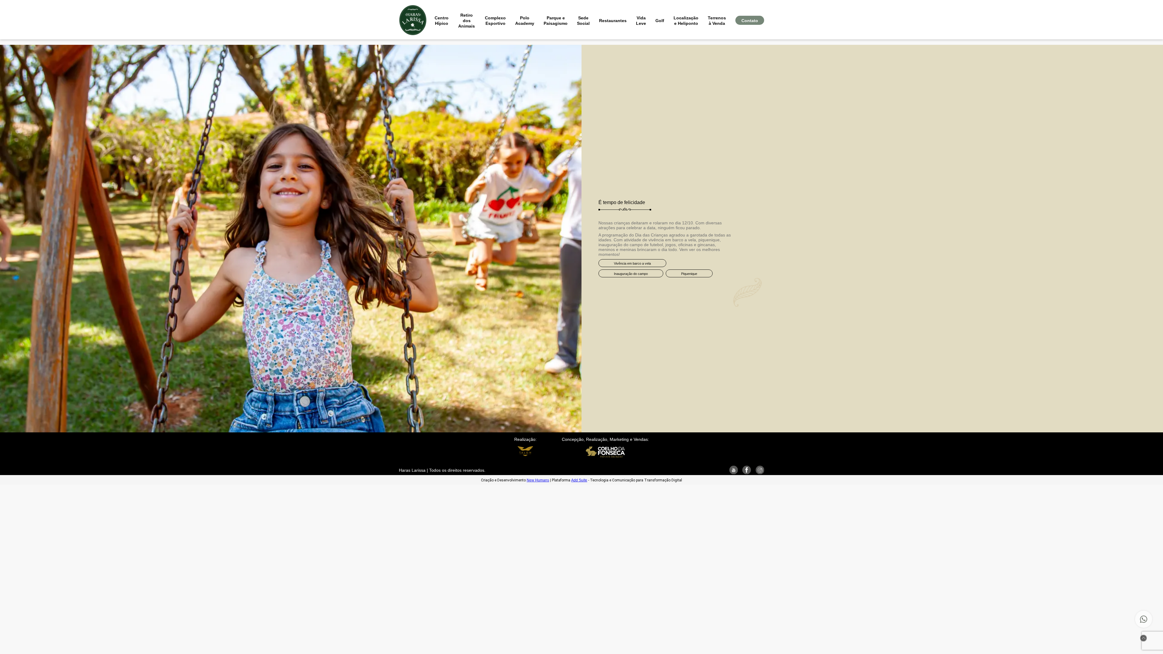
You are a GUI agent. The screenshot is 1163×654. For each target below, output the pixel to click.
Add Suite (579, 480)
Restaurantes (613, 20)
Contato (749, 20)
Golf (659, 20)
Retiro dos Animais (466, 20)
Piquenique (689, 274)
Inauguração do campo (631, 274)
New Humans (538, 480)
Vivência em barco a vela (632, 263)
